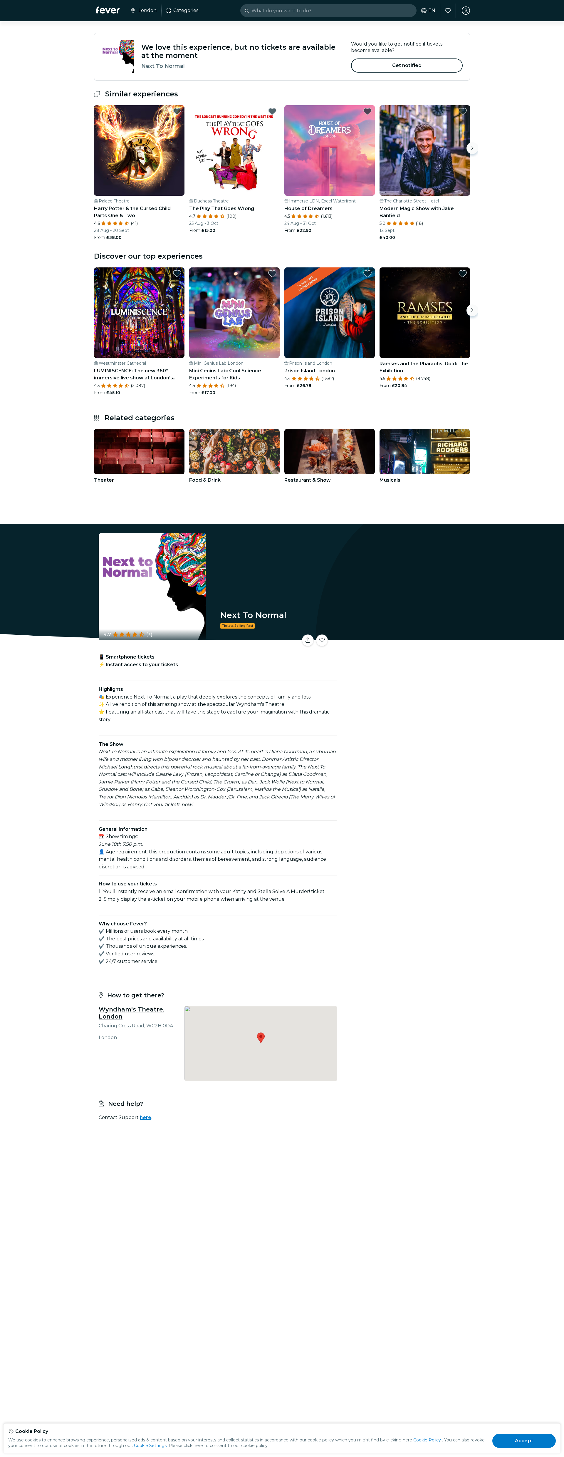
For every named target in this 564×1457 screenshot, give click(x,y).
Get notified (407, 65)
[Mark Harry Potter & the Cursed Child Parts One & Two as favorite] (177, 111)
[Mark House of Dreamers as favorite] (367, 111)
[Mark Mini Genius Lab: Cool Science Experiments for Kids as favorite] (272, 273)
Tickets (404, 636)
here (145, 1117)
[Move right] (472, 148)
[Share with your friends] (308, 640)
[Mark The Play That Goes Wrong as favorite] (272, 111)
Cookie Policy (427, 1440)
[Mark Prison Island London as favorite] (367, 273)
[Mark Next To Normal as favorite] (322, 640)
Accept (524, 1440)
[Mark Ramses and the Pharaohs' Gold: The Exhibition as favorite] (462, 273)
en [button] (431, 10)
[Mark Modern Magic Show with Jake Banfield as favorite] (462, 111)
